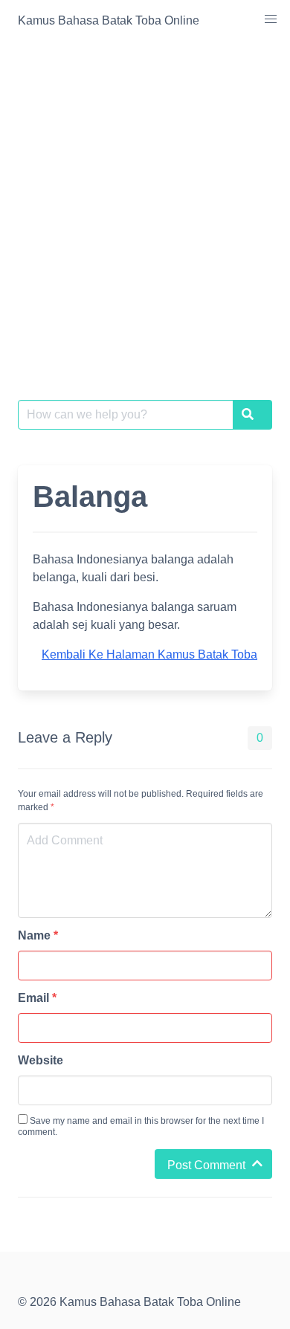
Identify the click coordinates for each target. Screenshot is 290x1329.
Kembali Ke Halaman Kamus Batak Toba (149, 654)
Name (38, 935)
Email (37, 998)
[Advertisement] (145, 194)
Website (40, 1060)
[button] (270, 19)
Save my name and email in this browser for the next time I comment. (141, 1126)
